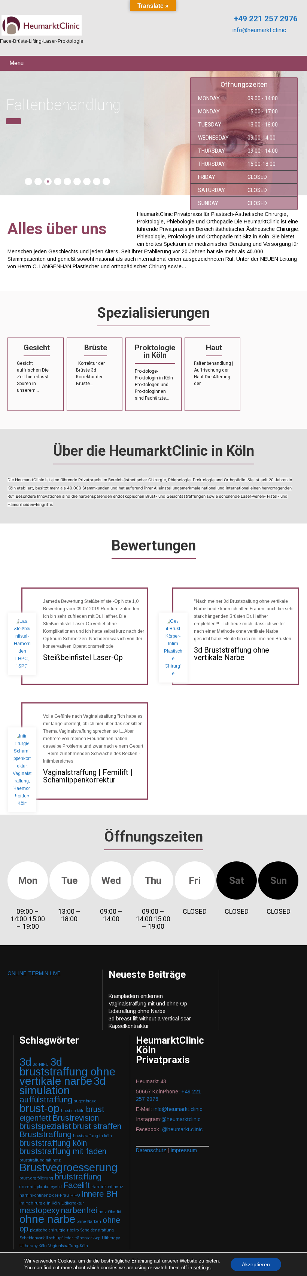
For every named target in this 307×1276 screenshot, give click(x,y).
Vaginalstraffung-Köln (68, 1245)
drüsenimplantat (34, 1186)
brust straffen (97, 1126)
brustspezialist (45, 1126)
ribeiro (73, 1230)
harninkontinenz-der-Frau (44, 1195)
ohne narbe (47, 1219)
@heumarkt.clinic (182, 1129)
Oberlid (114, 1211)
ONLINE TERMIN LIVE (34, 973)
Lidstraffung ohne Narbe (137, 1011)
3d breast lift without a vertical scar (150, 1019)
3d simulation (62, 1085)
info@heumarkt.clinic (258, 30)
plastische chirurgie (48, 1230)
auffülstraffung (45, 1099)
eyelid (56, 1186)
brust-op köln (73, 1110)
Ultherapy (111, 1238)
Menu (16, 63)
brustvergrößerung (36, 1178)
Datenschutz (151, 1150)
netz (102, 1211)
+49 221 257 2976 (265, 18)
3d (25, 1062)
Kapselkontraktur (129, 1026)
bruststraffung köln (53, 1143)
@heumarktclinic (181, 1119)
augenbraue (85, 1101)
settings (202, 1267)
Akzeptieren (256, 1264)
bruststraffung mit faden (62, 1151)
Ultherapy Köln (33, 1245)
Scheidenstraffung (97, 1230)
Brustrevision (75, 1118)
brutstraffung (78, 1176)
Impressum (183, 1150)
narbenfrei (79, 1210)
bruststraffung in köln (92, 1135)
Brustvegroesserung (68, 1167)
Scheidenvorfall (33, 1238)
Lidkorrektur (72, 1203)
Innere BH (100, 1194)
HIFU (75, 1195)
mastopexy (39, 1210)
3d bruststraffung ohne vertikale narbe (67, 1071)
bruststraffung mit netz (40, 1160)
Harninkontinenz (107, 1186)
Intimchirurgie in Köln (39, 1203)
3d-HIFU (41, 1064)
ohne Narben (89, 1221)
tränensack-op (87, 1238)
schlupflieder (61, 1238)
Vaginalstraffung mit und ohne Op (148, 1004)
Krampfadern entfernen (136, 996)
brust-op (39, 1108)
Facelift (76, 1185)
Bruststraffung (45, 1134)
